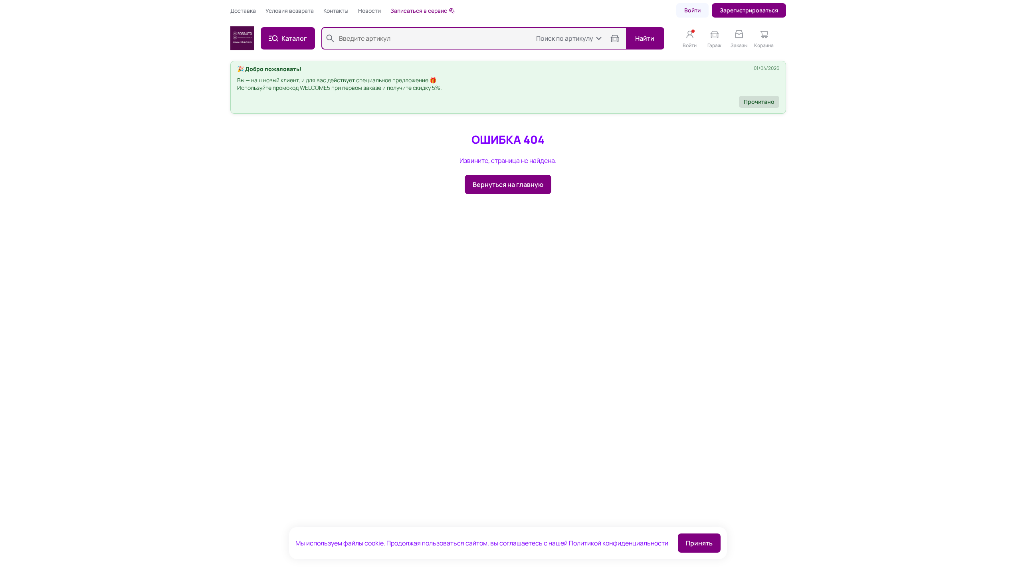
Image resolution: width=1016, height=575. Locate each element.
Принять (699, 543)
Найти (644, 38)
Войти (692, 10)
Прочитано (759, 101)
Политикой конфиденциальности (618, 543)
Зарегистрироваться (749, 10)
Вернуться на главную (508, 184)
